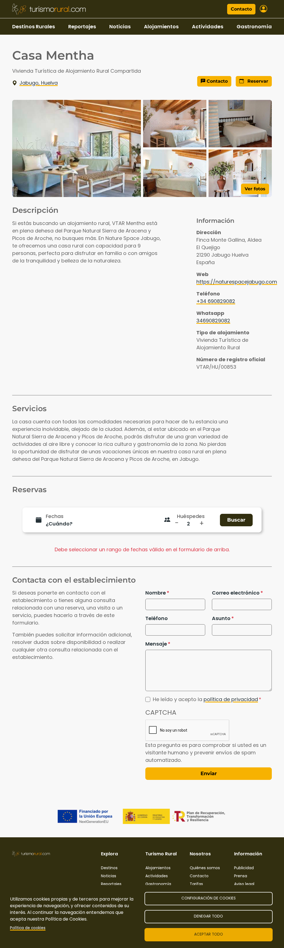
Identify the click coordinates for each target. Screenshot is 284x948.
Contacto (241, 9)
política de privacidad (231, 699)
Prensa (240, 876)
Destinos (109, 868)
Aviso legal (244, 884)
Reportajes (82, 26)
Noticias (120, 26)
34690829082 (213, 320)
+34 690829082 (215, 301)
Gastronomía (254, 26)
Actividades (207, 26)
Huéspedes (191, 516)
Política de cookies (27, 928)
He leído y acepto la (205, 699)
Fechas (55, 516)
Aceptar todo (208, 934)
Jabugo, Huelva (38, 82)
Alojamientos (161, 26)
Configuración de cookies (208, 898)
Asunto (221, 618)
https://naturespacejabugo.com (236, 281)
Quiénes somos (205, 868)
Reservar (257, 81)
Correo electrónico (236, 592)
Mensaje (156, 643)
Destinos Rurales (33, 26)
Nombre (155, 592)
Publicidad (244, 868)
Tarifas (196, 884)
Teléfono (156, 618)
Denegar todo (208, 916)
